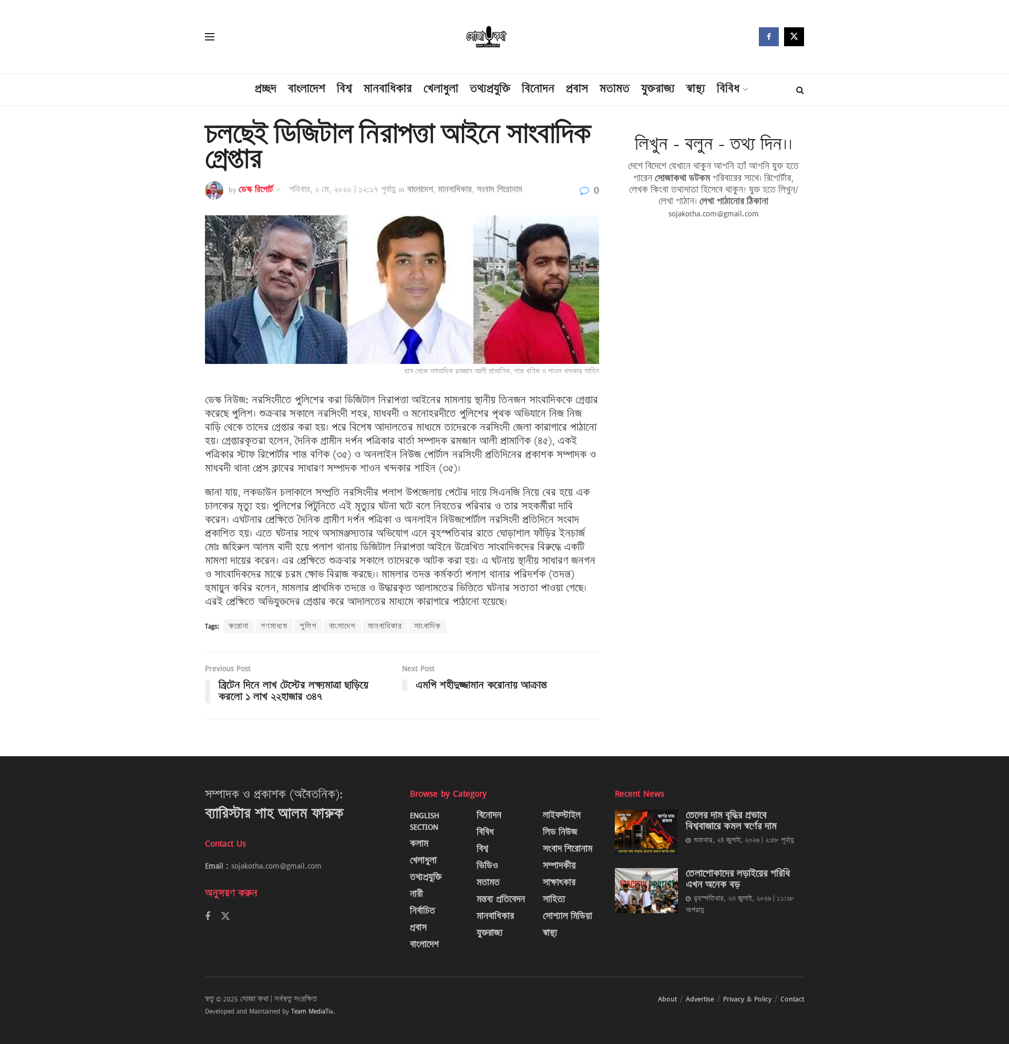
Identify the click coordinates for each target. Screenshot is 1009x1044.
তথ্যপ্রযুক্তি (490, 88)
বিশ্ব (344, 88)
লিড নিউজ (560, 832)
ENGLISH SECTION (424, 821)
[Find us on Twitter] (794, 36)
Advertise (700, 999)
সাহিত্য (554, 899)
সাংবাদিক (427, 626)
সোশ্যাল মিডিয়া (567, 916)
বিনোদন (538, 88)
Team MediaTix (312, 1011)
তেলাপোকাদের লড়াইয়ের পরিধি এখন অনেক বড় (738, 879)
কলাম (419, 843)
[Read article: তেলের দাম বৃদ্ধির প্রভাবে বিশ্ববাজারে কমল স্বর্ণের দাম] (646, 832)
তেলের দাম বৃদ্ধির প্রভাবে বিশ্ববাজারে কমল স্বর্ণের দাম (731, 820)
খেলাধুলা (441, 88)
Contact (792, 999)
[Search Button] (800, 90)
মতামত (615, 88)
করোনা (239, 626)
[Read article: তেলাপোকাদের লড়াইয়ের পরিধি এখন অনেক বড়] (646, 890)
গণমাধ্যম (274, 626)
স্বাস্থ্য (695, 88)
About (667, 999)
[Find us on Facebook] (769, 36)
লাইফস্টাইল (562, 815)
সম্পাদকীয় (559, 865)
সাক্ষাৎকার (559, 882)
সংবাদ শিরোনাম (499, 189)
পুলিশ (308, 626)
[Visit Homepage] (487, 37)
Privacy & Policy (747, 999)
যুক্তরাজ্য (658, 88)
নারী (416, 894)
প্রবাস (577, 88)
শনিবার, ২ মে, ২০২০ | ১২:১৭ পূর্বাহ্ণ (342, 189)
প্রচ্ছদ (265, 88)
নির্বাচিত (422, 910)
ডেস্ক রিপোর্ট (256, 189)
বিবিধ (728, 88)
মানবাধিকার (388, 88)
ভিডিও (487, 865)
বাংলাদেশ (306, 88)
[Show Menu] (209, 36)
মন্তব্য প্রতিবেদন (501, 899)
